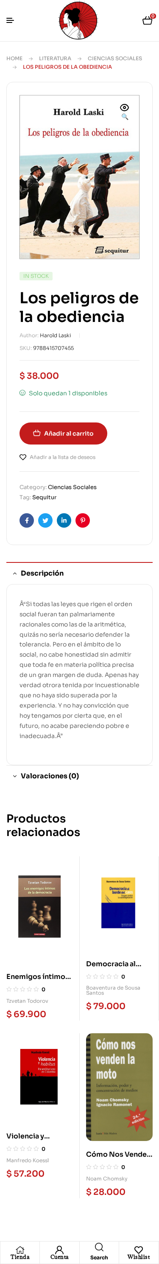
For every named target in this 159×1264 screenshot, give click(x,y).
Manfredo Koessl (27, 1160)
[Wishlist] (138, 1250)
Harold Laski (55, 335)
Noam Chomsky (107, 1178)
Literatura (55, 58)
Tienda (20, 1256)
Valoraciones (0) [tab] (50, 776)
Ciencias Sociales (115, 58)
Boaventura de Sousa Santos (113, 990)
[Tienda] (20, 1250)
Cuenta (59, 1256)
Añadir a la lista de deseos (62, 457)
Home (14, 58)
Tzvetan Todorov (27, 1001)
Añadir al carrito (69, 433)
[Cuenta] (59, 1250)
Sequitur (44, 497)
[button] (124, 112)
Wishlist (139, 1256)
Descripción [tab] (42, 573)
